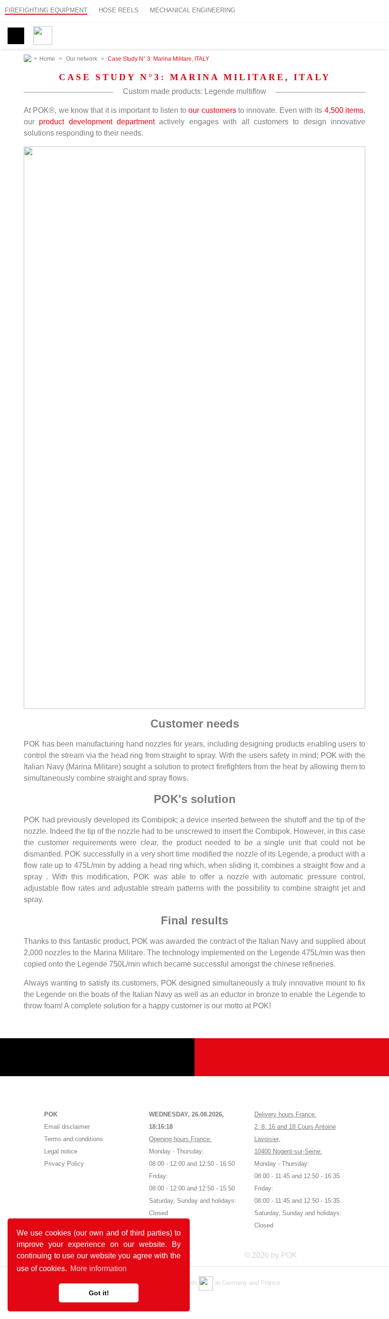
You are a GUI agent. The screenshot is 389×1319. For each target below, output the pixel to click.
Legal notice (60, 1151)
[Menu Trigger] (16, 36)
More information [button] (98, 1268)
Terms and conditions (73, 1139)
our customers (212, 110)
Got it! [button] (99, 1293)
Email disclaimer (67, 1126)
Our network (81, 58)
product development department (97, 122)
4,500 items (343, 110)
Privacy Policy (64, 1163)
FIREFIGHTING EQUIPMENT (46, 10)
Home (47, 58)
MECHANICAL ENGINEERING (192, 10)
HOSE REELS (119, 10)
